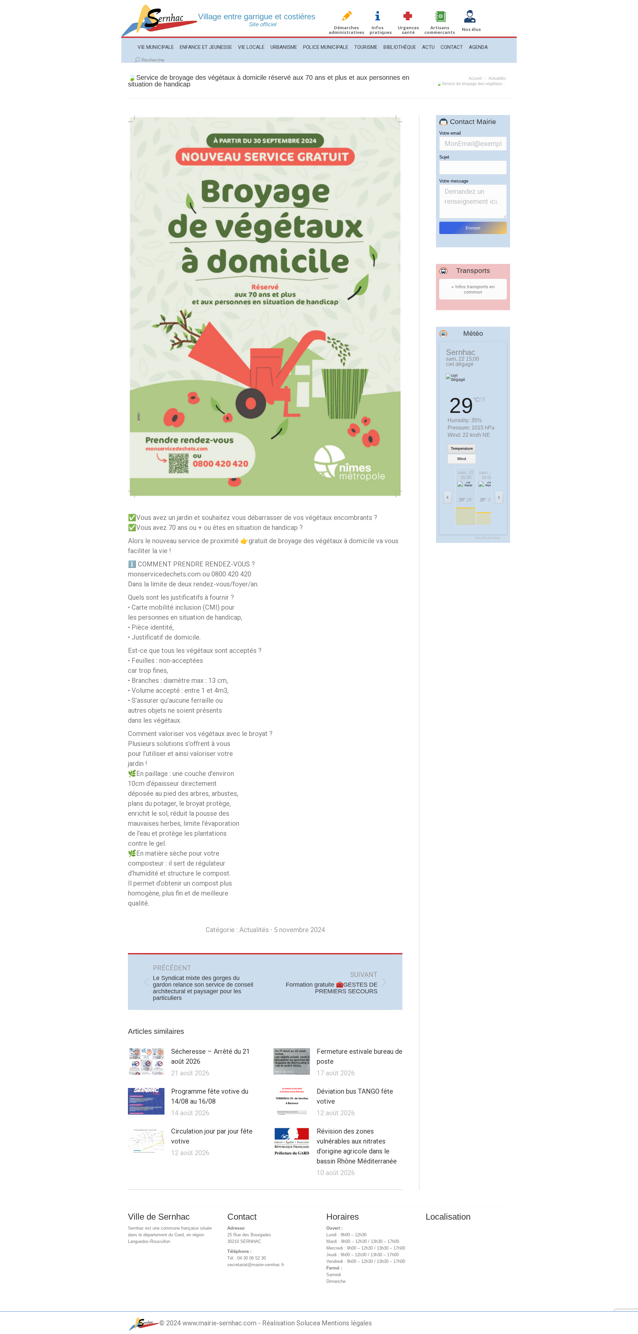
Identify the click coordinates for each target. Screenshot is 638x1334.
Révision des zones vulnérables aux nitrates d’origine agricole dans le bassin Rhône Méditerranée (357, 1146)
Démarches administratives (346, 30)
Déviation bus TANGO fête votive (355, 1096)
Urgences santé (408, 30)
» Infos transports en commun (473, 289)
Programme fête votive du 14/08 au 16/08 (209, 1096)
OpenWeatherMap (487, 538)
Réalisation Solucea (291, 1323)
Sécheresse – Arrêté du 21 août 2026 (210, 1056)
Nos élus (471, 29)
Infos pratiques (381, 30)
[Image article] (146, 1061)
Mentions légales (347, 1323)
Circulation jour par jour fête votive (212, 1136)
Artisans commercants (439, 30)
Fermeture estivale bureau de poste (359, 1056)
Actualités (254, 930)
